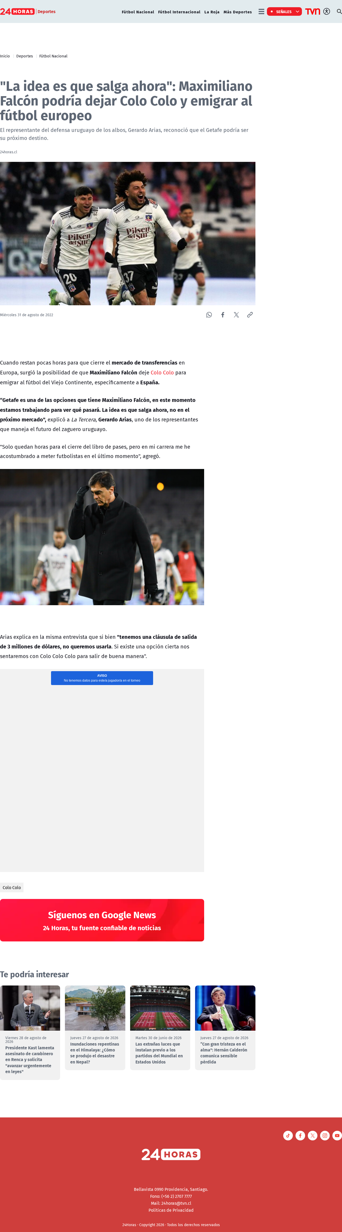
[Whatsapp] (209, 314)
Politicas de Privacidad (171, 1210)
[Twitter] (236, 314)
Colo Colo (162, 372)
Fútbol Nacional (138, 12)
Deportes (24, 56)
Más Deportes (238, 12)
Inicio (5, 56)
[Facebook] (222, 314)
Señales (284, 11)
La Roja (212, 12)
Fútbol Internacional (179, 12)
